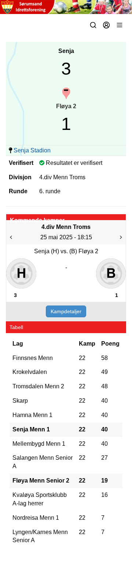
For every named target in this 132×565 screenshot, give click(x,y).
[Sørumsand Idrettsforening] (66, 7)
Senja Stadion (32, 150)
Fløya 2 (66, 106)
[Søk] (93, 25)
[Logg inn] (106, 25)
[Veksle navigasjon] (119, 25)
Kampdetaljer (66, 311)
